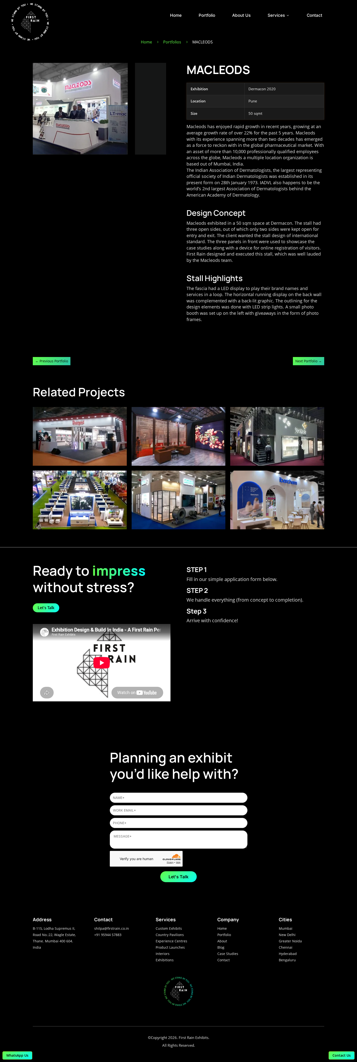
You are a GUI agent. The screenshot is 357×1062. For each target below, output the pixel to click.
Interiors (163, 953)
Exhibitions (165, 960)
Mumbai (285, 928)
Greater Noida (290, 941)
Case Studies (227, 953)
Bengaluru (287, 960)
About (222, 941)
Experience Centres (171, 941)
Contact (314, 15)
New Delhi (287, 934)
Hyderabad (288, 953)
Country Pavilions (170, 934)
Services (279, 15)
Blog (220, 947)
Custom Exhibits (169, 928)
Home (176, 15)
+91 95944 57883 (107, 934)
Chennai (285, 947)
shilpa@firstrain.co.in (111, 928)
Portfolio (207, 15)
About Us (241, 15)
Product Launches (170, 947)
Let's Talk (46, 607)
